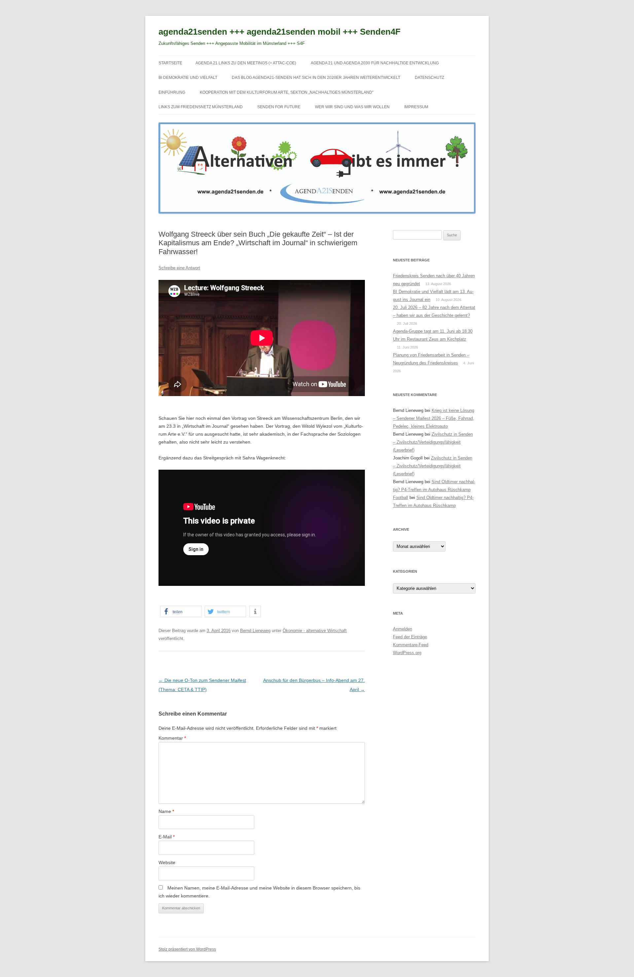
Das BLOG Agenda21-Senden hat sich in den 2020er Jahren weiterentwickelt (316, 77)
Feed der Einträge (410, 636)
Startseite (170, 63)
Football (400, 497)
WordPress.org (407, 652)
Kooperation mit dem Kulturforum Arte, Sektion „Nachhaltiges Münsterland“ (286, 92)
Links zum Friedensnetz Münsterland (200, 107)
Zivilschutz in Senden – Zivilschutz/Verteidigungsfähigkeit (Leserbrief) (433, 442)
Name (166, 811)
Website (166, 862)
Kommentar (172, 738)
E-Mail (166, 836)
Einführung (171, 92)
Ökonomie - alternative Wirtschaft (315, 630)
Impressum (416, 107)
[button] (180, 611)
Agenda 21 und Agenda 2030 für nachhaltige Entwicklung (375, 63)
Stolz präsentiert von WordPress (187, 949)
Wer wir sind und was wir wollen (352, 107)
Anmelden (402, 628)
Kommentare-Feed (410, 644)
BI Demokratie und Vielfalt (187, 77)
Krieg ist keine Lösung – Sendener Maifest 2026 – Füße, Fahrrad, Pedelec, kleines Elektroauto (433, 418)
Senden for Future (278, 107)
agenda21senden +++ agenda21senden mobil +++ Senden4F (279, 32)
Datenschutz (429, 77)
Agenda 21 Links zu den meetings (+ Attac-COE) (245, 63)
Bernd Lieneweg (255, 630)
